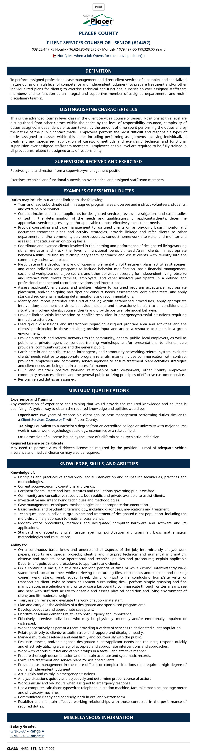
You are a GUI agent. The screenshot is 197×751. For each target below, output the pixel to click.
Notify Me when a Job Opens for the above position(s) (100, 55)
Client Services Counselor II (43, 419)
